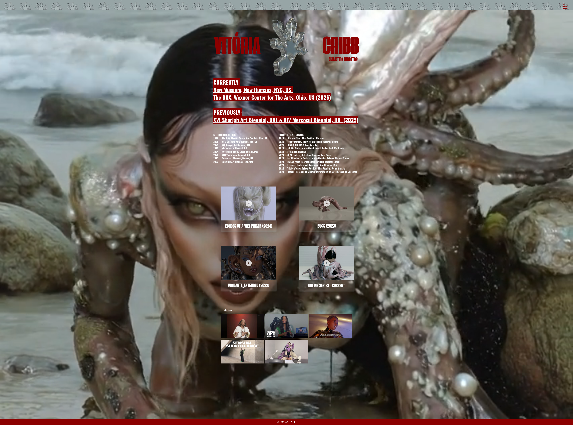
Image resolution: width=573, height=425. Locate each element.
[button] (565, 6)
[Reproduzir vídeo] (242, 326)
